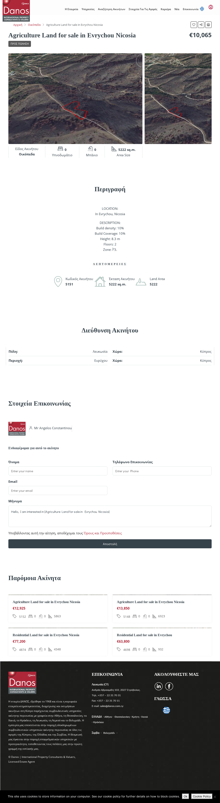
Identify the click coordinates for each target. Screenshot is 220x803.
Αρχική (17, 25)
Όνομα (13, 462)
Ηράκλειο (98, 722)
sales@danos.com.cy (111, 706)
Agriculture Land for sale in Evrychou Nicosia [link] (46, 602)
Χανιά (145, 717)
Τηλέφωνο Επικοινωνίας (133, 462)
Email (12, 481)
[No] (214, 797)
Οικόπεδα (34, 25)
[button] (194, 24)
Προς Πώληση (20, 44)
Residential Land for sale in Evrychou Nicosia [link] (46, 635)
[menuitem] (210, 7)
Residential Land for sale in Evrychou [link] (144, 635)
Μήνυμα (15, 501)
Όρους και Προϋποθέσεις (103, 533)
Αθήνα (108, 717)
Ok (185, 796)
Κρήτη (136, 717)
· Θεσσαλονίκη (121, 717)
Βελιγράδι (109, 733)
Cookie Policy (202, 796)
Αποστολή (110, 544)
